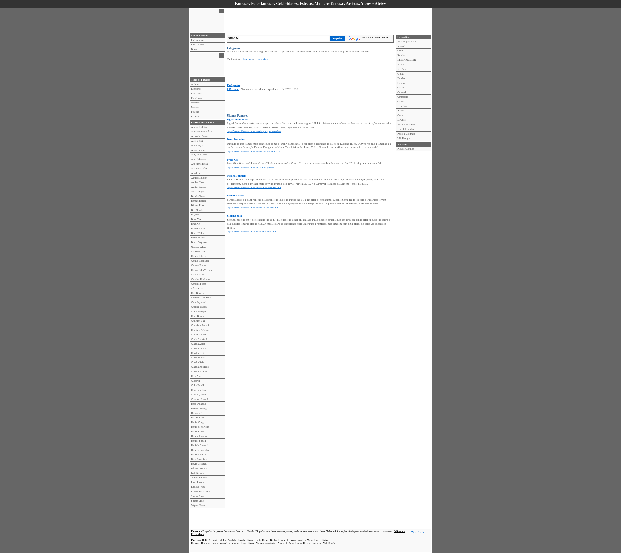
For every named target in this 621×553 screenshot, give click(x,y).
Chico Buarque (198, 311)
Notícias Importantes (266, 543)
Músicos (195, 107)
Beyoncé (195, 214)
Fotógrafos (196, 98)
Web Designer (404, 138)
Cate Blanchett (198, 293)
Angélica (195, 173)
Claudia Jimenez (199, 348)
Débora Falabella (199, 468)
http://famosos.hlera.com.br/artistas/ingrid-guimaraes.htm (254, 131)
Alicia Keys (197, 145)
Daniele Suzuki (198, 440)
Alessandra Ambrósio (201, 131)
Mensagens (402, 46)
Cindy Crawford (199, 339)
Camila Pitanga (198, 256)
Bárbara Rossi (198, 205)
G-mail (400, 73)
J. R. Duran (233, 89)
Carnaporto (402, 96)
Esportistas (196, 93)
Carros (400, 101)
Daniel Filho (197, 431)
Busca (194, 49)
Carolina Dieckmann (201, 279)
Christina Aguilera (200, 330)
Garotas (401, 83)
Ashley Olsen (197, 182)
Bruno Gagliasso (199, 242)
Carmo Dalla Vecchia (201, 270)
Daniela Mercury (199, 436)
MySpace (401, 120)
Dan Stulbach (197, 417)
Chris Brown (197, 316)
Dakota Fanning (199, 408)
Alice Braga (197, 140)
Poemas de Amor (286, 543)
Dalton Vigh (197, 413)
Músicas (235, 543)
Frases (215, 543)
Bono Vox (196, 219)
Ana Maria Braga (199, 163)
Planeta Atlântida (405, 148)
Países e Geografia (406, 133)
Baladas (401, 78)
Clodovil (195, 380)
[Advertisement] (204, 20)
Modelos (195, 102)
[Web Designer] (419, 532)
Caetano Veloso (198, 247)
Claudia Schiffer (199, 371)
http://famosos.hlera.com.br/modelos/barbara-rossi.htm (252, 207)
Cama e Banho (269, 540)
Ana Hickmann (198, 159)
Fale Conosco (197, 44)
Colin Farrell (197, 385)
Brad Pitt (195, 223)
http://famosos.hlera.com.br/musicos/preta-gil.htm (250, 167)
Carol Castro (197, 274)
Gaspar (400, 87)
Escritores (196, 88)
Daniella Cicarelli (199, 445)
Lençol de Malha (405, 129)
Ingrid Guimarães (237, 119)
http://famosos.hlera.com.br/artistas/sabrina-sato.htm (251, 231)
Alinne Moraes (198, 150)
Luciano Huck (198, 486)
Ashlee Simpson (199, 177)
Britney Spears (198, 228)
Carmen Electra (198, 265)
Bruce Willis (197, 233)
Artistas (195, 84)
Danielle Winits (198, 454)
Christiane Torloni (200, 325)
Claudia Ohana (198, 357)
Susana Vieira (197, 500)
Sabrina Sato (197, 496)
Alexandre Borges (199, 136)
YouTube (401, 69)
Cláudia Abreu (198, 343)
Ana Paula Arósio (199, 168)
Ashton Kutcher (198, 187)
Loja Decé (402, 106)
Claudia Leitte (198, 353)
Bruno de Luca (198, 237)
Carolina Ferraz (198, 283)
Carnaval (401, 92)
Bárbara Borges (198, 200)
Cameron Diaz (198, 251)
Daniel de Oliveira (200, 426)
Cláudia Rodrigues (200, 367)
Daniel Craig (197, 422)
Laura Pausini (197, 482)
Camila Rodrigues (200, 260)
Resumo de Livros (406, 124)
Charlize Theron (199, 307)
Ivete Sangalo (197, 473)
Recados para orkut (406, 41)
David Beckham (199, 463)
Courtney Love (198, 394)
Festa (258, 540)
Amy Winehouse (199, 154)
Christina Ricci (198, 334)
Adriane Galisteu (199, 127)
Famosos (248, 59)
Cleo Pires (196, 376)
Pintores (195, 112)
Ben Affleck (197, 210)
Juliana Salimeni (199, 477)
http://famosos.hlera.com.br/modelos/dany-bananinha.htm (254, 151)
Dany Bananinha (199, 459)
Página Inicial (197, 40)
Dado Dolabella (198, 403)
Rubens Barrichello (200, 491)
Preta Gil (232, 159)
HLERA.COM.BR (406, 60)
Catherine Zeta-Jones (201, 297)
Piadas (400, 110)
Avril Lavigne (197, 191)
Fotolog (401, 64)
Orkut (400, 50)
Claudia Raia (197, 362)
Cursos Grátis (321, 540)
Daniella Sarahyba (200, 450)
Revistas (195, 116)
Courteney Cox (198, 390)
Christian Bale (198, 320)
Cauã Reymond (198, 302)
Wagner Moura (198, 505)
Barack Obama (198, 196)
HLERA (206, 540)
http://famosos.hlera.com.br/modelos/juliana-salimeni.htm (254, 187)
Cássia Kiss (197, 288)
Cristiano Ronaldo (200, 399)
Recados (401, 55)
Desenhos (205, 543)
